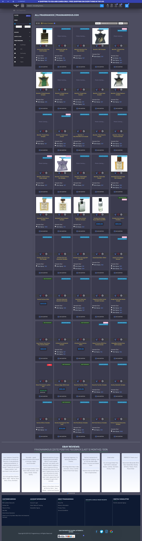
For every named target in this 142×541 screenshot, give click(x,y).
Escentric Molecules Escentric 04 (80, 300)
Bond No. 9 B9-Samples (99, 49)
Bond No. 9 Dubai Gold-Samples (81, 94)
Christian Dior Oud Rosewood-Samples (62, 258)
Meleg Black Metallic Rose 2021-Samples (118, 344)
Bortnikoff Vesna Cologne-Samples (62, 219)
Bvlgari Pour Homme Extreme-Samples (80, 219)
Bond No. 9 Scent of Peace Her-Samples (62, 177)
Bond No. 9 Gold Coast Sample (62, 135)
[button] (67, 493)
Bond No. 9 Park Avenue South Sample (43, 177)
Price (16, 20)
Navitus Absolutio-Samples (118, 385)
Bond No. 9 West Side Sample (99, 177)
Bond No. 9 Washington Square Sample (81, 177)
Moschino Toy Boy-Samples (99, 385)
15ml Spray (42, 60)
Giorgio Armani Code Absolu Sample (118, 300)
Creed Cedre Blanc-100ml (99, 257)
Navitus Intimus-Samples (43, 423)
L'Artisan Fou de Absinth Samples (62, 344)
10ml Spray (42, 58)
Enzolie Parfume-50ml (43, 299)
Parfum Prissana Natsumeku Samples (118, 423)
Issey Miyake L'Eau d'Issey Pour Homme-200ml (43, 344)
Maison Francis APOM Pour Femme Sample (99, 344)
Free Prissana (18, 40)
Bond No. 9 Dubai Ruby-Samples (43, 135)
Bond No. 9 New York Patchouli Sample (118, 135)
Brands (16, 32)
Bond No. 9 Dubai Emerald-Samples (43, 94)
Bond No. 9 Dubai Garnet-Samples (62, 94)
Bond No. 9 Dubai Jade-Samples (99, 94)
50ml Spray (61, 266)
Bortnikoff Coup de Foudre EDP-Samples (118, 177)
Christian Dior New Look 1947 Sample (43, 258)
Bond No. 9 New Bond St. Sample (99, 135)
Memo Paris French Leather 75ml (43, 385)
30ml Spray (80, 58)
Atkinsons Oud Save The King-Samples (80, 50)
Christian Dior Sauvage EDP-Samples (80, 258)
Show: (120, 23)
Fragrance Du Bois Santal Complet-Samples (99, 300)
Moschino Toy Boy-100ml (80, 385)
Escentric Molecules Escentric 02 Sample (62, 300)
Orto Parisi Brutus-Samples (81, 423)
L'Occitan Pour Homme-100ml (80, 344)
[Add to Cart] (40, 295)
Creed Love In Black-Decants (118, 258)
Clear (29, 15)
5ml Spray (60, 58)
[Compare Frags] (46, 254)
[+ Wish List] (43, 254)
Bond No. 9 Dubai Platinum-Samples (118, 94)
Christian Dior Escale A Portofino (118, 219)
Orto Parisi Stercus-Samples (99, 423)
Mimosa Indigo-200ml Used (62, 385)
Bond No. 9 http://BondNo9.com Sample (80, 135)
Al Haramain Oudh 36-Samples (62, 50)
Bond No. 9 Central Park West (118, 50)
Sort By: (98, 23)
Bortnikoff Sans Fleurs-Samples (43, 219)
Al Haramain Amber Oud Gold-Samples (43, 50)
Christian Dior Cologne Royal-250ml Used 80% (99, 219)
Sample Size (17, 36)
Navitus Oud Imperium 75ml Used (62, 423)
